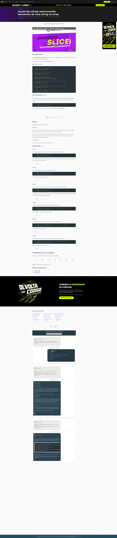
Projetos (17, 1)
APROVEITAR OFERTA (100, 5)
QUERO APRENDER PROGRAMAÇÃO (66, 297)
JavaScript (48, 23)
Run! (37, 163)
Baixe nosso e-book (30, 1)
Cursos (13, 1)
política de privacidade (71, 536)
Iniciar (107, 1)
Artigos (45, 23)
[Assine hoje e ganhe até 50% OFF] (109, 35)
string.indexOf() (36, 272)
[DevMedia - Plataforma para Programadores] (4, 2)
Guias (25, 1)
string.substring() (37, 270)
